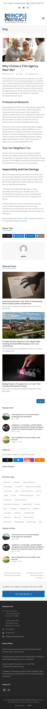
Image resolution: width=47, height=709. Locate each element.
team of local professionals (28, 204)
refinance (17, 513)
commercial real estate (33, 487)
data (16, 491)
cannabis (16, 482)
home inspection (20, 500)
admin (21, 74)
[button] (43, 18)
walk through (31, 522)
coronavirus (8, 491)
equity (6, 495)
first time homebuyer (26, 495)
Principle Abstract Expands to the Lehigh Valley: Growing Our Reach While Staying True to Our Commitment (21, 343)
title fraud (17, 517)
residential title (29, 513)
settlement (7, 517)
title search (7, 522)
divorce (38, 491)
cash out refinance (29, 482)
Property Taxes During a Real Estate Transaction (11, 574)
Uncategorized (33, 74)
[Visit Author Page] (23, 248)
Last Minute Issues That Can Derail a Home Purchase (33, 575)
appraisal (7, 482)
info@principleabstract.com (14, 636)
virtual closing (19, 522)
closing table (8, 487)
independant (27, 504)
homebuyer (8, 500)
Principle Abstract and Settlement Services (24, 700)
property (36, 508)
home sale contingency (12, 504)
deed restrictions (27, 491)
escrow (13, 495)
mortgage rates (25, 508)
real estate (7, 513)
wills (40, 522)
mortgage (13, 508)
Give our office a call (24, 218)
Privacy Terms (19, 705)
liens (5, 508)
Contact (29, 705)
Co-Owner (18, 487)
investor (37, 504)
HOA (38, 495)
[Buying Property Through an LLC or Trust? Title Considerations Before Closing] (23, 367)
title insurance (29, 517)
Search (40, 401)
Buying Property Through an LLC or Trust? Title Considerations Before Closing (21, 385)
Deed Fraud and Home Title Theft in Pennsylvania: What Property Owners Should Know (22, 302)
